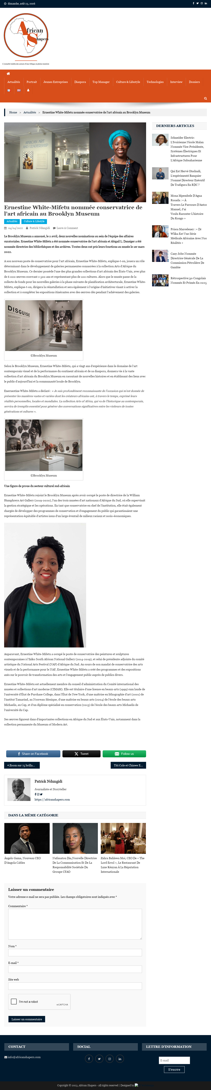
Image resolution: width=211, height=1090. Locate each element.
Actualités (13, 82)
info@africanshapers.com (24, 1057)
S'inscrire (174, 1069)
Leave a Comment (67, 228)
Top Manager (101, 82)
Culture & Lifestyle (128, 82)
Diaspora (80, 82)
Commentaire (18, 906)
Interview (176, 82)
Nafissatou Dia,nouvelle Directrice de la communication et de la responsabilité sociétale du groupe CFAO (75, 864)
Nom (12, 946)
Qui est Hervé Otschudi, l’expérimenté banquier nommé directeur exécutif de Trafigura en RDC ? (188, 178)
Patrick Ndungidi (40, 228)
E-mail (13, 962)
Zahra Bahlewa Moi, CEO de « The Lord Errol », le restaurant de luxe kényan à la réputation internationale (122, 864)
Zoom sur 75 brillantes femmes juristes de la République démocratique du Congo (24, 765)
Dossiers (194, 82)
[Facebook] (35, 794)
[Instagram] (38, 794)
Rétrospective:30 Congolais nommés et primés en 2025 (189, 280)
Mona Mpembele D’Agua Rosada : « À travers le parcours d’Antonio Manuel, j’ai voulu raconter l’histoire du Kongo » (189, 207)
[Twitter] (41, 794)
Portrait (32, 82)
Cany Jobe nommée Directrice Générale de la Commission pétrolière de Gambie (187, 260)
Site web (13, 979)
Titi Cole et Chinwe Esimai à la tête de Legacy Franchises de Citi (130, 765)
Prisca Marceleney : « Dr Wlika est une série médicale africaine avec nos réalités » (189, 236)
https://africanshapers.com (52, 799)
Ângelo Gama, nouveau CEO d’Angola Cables (22, 860)
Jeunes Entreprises (55, 82)
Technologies (155, 82)
